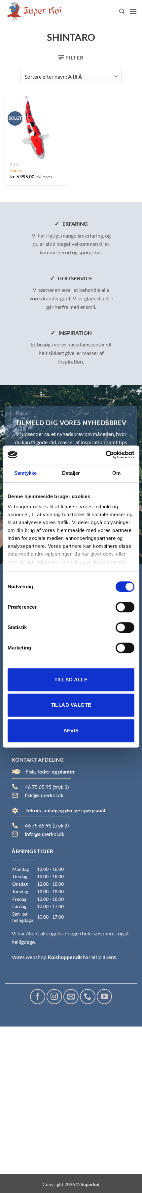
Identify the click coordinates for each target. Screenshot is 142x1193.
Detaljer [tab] (71, 473)
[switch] (125, 607)
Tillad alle (71, 679)
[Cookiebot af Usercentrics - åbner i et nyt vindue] (105, 454)
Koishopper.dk (65, 957)
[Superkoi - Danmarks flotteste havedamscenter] (34, 11)
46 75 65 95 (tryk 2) (47, 825)
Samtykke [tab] (25, 473)
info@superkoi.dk (44, 834)
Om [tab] (116, 473)
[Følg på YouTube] (104, 996)
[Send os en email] (71, 996)
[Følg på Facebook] (37, 996)
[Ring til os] (87, 996)
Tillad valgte (71, 705)
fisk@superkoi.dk (44, 795)
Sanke (16, 170)
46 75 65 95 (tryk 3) (47, 787)
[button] (121, 11)
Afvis (71, 730)
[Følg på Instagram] (54, 996)
